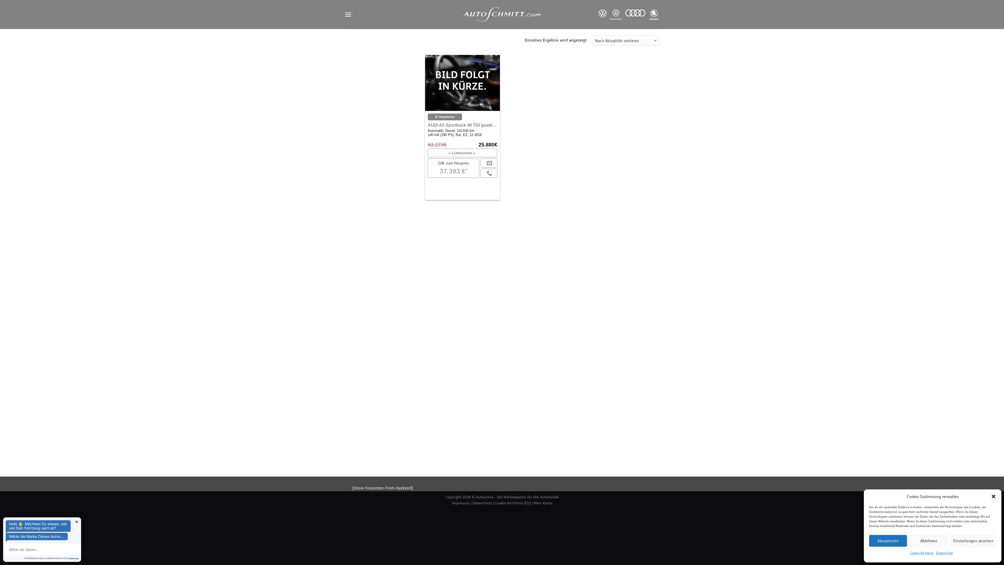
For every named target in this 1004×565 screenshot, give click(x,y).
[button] (993, 496)
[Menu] (348, 14)
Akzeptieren (888, 540)
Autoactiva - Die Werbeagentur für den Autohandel (517, 497)
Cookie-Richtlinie (921, 553)
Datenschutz (944, 553)
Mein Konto (543, 503)
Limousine (462, 153)
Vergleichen (446, 116)
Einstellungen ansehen (973, 540)
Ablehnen (928, 540)
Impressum (461, 503)
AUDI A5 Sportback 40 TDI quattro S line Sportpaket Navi (462, 125)
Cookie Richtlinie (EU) (513, 503)
